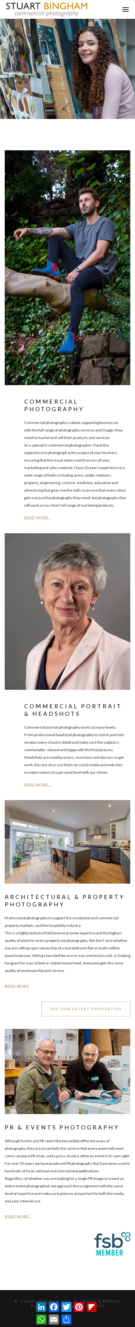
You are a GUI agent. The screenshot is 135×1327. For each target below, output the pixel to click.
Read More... (37, 784)
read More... (37, 517)
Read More (17, 986)
